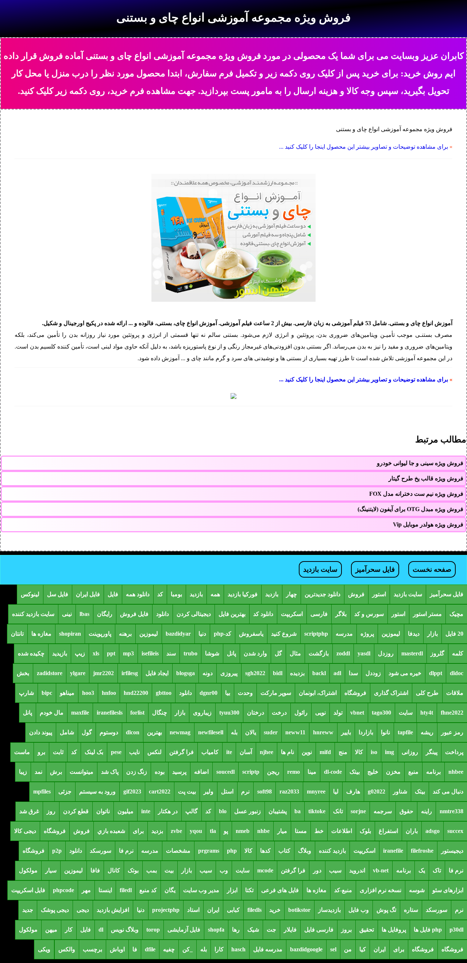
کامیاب (210, 752)
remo (293, 772)
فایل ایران (88, 594)
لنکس (154, 752)
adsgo (432, 831)
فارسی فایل (318, 929)
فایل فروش (134, 614)
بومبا (176, 594)
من (348, 949)
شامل (67, 732)
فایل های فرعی (280, 890)
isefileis (150, 653)
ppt (111, 653)
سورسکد (100, 851)
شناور (400, 791)
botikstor (299, 910)
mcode (265, 870)
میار (282, 831)
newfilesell (210, 732)
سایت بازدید (320, 569)
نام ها (287, 752)
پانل (231, 653)
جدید (27, 910)
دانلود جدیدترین (322, 594)
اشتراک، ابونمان (318, 693)
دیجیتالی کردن (194, 614)
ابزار (232, 890)
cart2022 (159, 791)
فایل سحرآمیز (375, 569)
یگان (170, 890)
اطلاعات (341, 831)
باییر (346, 732)
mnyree (316, 791)
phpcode (63, 890)
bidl (277, 673)
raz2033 (289, 791)
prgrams (208, 851)
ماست (22, 752)
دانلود (162, 614)
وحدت (245, 693)
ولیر (208, 791)
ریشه (427, 732)
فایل (113, 594)
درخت (279, 712)
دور (317, 870)
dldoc (456, 673)
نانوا (385, 732)
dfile (150, 949)
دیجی (83, 910)
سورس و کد (369, 614)
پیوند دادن (40, 732)
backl (319, 673)
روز (51, 811)
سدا (353, 673)
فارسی (319, 614)
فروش (356, 594)
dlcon (132, 732)
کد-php (222, 634)
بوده (160, 772)
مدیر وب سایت (201, 890)
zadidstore (49, 673)
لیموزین (391, 634)
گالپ (191, 811)
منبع (413, 772)
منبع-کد (343, 890)
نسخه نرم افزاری (380, 890)
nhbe (263, 831)
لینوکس (30, 594)
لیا (336, 791)
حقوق (406, 811)
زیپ (80, 653)
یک (421, 870)
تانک (338, 811)
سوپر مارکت (275, 693)
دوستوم (109, 732)
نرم (245, 791)
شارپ (26, 693)
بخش (23, 673)
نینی (67, 614)
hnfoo (109, 693)
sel (333, 949)
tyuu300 (229, 712)
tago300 (381, 712)
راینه (426, 811)
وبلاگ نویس (125, 929)
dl (101, 929)
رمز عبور (452, 732)
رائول (301, 712)
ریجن (273, 772)
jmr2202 (103, 673)
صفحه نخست (432, 569)
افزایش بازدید (113, 910)
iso (374, 752)
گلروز (437, 653)
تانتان (17, 634)
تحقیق (366, 929)
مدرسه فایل (267, 949)
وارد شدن (255, 653)
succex (455, 831)
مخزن (393, 772)
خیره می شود (405, 673)
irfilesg (129, 673)
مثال (295, 653)
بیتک (355, 772)
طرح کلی (427, 693)
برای (138, 831)
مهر (86, 890)
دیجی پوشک (55, 910)
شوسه (417, 890)
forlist (137, 712)
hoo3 (88, 693)
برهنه (125, 634)
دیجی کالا (25, 831)
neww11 (295, 732)
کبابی (233, 910)
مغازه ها (41, 634)
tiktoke (316, 811)
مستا (301, 831)
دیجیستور (452, 851)
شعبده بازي (111, 831)
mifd (325, 752)
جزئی (65, 791)
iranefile (393, 851)
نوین (307, 752)
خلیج (372, 772)
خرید (275, 910)
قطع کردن (76, 811)
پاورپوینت (100, 634)
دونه (207, 673)
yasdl (364, 653)
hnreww (323, 732)
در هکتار (168, 811)
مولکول (28, 870)
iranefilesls (110, 712)
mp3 (128, 653)
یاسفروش (251, 634)
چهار (291, 594)
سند (171, 653)
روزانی (410, 752)
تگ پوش (386, 910)
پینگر (431, 752)
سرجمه (383, 811)
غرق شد (29, 811)
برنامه (433, 772)
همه (215, 594)
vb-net (381, 870)
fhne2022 (452, 712)
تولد (338, 712)
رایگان (104, 614)
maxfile (80, 712)
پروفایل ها (394, 929)
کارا (219, 949)
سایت (406, 712)
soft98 (264, 791)
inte (145, 811)
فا (134, 949)
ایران (213, 910)
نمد (38, 772)
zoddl (343, 653)
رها (236, 929)
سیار (51, 870)
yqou (196, 831)
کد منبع (148, 890)
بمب (151, 870)
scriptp (250, 772)
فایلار (290, 929)
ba (297, 811)
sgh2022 (255, 673)
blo (223, 811)
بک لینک (94, 752)
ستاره (411, 910)
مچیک (456, 614)
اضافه (201, 772)
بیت (169, 870)
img (389, 752)
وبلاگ (304, 851)
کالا (359, 752)
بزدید (157, 831)
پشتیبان (278, 811)
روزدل (386, 653)
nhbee (455, 772)
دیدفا (414, 634)
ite (229, 752)
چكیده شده (31, 653)
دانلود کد (263, 614)
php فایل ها (428, 929)
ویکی (44, 949)
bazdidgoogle (306, 949)
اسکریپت (292, 614)
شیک (253, 929)
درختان (255, 712)
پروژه (367, 634)
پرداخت (454, 752)
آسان (246, 752)
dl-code (333, 772)
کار (69, 929)
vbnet (357, 712)
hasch (238, 949)
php (232, 851)
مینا (312, 772)
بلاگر (341, 614)
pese (116, 752)
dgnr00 (208, 693)
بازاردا (366, 732)
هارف (353, 791)
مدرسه (344, 634)
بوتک (133, 870)
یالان (250, 732)
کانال (114, 870)
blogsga (185, 673)
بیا (227, 693)
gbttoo (163, 693)
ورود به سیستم (97, 791)
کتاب (284, 851)
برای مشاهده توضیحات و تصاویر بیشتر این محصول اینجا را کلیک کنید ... (363, 147)
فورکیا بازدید (243, 594)
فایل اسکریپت (28, 890)
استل (227, 791)
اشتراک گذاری (391, 693)
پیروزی (229, 673)
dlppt (435, 673)
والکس (66, 949)
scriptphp (316, 634)
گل (278, 653)
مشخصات (178, 851)
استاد (193, 910)
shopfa (216, 929)
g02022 (376, 791)
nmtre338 (451, 811)
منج (343, 752)
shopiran (70, 634)
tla (213, 831)
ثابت (58, 752)
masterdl (412, 653)
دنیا (202, 634)
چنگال (159, 712)
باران (412, 831)
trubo (190, 653)
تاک (437, 870)
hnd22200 (136, 693)
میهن (51, 929)
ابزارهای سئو (447, 890)
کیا (362, 949)
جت (271, 929)
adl (337, 673)
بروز (346, 929)
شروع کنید (284, 634)
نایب (134, 752)
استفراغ (388, 831)
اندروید (357, 870)
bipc (47, 693)
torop (153, 929)
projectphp (166, 910)
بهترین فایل (232, 614)
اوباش (117, 949)
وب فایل (358, 910)
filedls (254, 910)
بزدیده (297, 673)
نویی (320, 712)
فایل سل (57, 594)
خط (319, 831)
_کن (187, 949)
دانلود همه (138, 594)
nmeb (243, 831)
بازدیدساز (329, 910)
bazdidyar (178, 634)
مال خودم (51, 712)
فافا (95, 870)
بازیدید (59, 653)
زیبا (23, 772)
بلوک (365, 831)
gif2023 (132, 791)
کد (160, 594)
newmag (180, 732)
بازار (432, 634)
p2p (57, 851)
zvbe (176, 831)
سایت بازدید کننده (33, 614)
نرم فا (126, 851)
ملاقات (454, 693)
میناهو (67, 693)
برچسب (92, 949)
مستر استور (427, 614)
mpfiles (42, 791)
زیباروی (202, 712)
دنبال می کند (448, 791)
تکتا (249, 890)
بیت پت (187, 791)
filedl (126, 890)
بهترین (154, 732)
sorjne (358, 811)
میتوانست (81, 772)
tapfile (405, 732)
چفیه (169, 949)
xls (96, 653)
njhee (266, 752)
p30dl (456, 929)
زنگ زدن (136, 772)
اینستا (105, 890)
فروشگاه (355, 693)
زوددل (373, 673)
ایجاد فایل (157, 673)
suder (271, 732)
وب (224, 870)
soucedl (225, 772)
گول (87, 732)
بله (234, 732)
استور (379, 594)
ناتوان (103, 811)
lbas (84, 614)
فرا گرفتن (181, 752)
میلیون (125, 811)
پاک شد (110, 772)
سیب (335, 870)
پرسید (179, 772)
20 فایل (454, 634)
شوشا (212, 653)
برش (56, 772)
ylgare (77, 673)
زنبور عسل (247, 811)
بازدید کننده (332, 851)
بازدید (271, 594)
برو (41, 752)
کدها (265, 851)
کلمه (457, 653)
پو (226, 831)
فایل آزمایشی (183, 929)
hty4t (426, 712)
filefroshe (422, 851)
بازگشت (319, 653)
